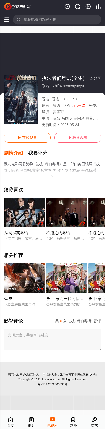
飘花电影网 (15, 374)
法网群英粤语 (16, 233)
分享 (95, 78)
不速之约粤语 (58, 233)
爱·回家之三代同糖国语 (66, 298)
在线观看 (27, 137)
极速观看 (77, 137)
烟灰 (8, 298)
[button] (16, 153)
